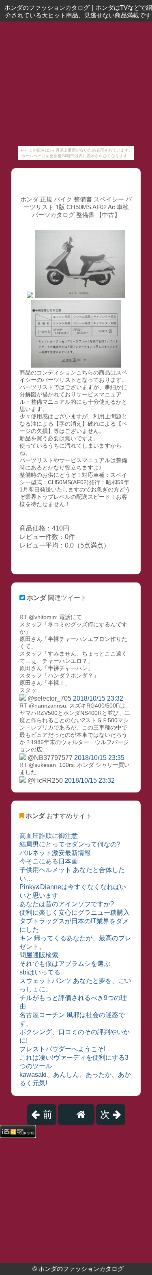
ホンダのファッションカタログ (81, 1268)
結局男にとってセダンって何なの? (69, 844)
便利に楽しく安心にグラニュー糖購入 (74, 912)
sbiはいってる (39, 972)
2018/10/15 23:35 (99, 757)
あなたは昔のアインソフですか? (66, 904)
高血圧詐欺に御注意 (48, 835)
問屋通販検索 (38, 955)
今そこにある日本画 (48, 861)
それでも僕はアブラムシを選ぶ (64, 963)
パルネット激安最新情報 (55, 852)
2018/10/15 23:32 (98, 698)
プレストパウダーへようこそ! (62, 1049)
